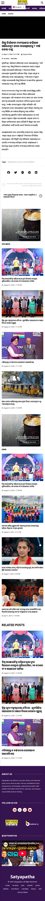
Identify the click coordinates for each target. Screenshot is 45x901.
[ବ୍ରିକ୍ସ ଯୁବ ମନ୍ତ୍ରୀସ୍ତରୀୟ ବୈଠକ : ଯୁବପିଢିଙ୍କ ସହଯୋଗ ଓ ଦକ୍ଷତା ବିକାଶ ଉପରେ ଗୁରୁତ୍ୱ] (22, 303)
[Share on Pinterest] (29, 172)
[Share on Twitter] (15, 172)
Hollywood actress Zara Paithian (21, 162)
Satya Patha (27, 54)
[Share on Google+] (22, 172)
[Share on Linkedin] (36, 172)
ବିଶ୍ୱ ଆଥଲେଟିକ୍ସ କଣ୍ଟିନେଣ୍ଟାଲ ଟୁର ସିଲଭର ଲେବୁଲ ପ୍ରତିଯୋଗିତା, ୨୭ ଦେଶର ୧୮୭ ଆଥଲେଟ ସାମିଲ (19, 279)
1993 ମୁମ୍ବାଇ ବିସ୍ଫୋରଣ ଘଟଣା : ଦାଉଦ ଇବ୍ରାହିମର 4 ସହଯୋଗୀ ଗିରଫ (19, 196)
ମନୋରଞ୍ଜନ (14, 59)
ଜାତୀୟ (34, 8)
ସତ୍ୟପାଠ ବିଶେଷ (23, 892)
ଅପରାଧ (33, 889)
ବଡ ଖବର (6, 59)
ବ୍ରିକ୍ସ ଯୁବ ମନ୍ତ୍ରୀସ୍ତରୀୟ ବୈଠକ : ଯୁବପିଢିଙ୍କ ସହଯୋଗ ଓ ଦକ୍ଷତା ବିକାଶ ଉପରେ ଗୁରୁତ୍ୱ (22, 321)
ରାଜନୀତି (27, 8)
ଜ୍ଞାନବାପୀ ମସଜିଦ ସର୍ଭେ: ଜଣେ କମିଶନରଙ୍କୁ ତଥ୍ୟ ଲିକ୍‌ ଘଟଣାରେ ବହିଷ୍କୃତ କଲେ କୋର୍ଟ (24, 184)
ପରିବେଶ (6, 889)
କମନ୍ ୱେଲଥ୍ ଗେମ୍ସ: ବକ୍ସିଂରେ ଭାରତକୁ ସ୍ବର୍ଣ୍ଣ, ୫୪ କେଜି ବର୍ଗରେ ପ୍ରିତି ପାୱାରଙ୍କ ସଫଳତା (22, 568)
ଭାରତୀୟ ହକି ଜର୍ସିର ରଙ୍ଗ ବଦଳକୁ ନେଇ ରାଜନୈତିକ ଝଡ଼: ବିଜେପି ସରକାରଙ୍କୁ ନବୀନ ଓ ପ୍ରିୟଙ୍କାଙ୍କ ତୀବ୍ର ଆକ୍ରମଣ (21, 610)
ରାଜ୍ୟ (22, 885)
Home (4, 8)
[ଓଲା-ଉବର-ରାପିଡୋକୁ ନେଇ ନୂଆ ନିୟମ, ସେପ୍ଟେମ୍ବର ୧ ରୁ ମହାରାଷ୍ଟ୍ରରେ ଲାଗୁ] (22, 385)
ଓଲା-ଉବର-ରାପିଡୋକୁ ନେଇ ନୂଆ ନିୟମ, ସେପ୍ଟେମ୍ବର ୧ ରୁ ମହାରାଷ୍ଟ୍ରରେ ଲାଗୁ (21, 402)
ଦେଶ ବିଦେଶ (15, 889)
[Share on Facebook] (8, 172)
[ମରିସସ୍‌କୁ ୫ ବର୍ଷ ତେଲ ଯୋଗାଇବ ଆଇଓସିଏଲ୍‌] (22, 345)
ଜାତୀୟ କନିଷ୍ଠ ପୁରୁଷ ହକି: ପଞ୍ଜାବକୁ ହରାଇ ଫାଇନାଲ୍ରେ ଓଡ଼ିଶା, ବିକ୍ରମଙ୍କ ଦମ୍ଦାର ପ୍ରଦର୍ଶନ (20, 526)
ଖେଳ (40, 889)
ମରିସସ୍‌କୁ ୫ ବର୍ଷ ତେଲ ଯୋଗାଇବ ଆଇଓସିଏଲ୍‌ (18, 362)
